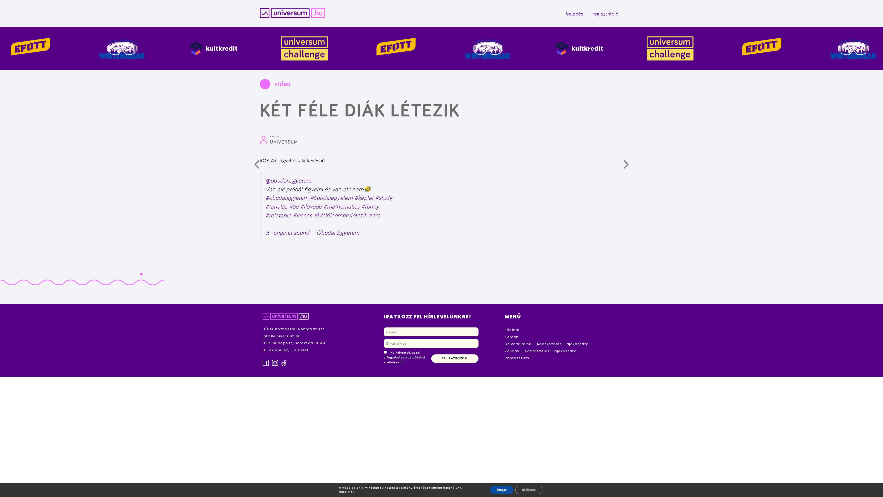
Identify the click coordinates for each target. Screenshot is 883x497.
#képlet (364, 197)
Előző (259, 165)
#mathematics (342, 206)
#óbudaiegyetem (331, 197)
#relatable (278, 215)
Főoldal (512, 329)
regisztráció (606, 13)
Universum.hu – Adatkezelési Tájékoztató (547, 343)
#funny (370, 206)
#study (383, 197)
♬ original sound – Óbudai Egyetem (312, 232)
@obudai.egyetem (288, 180)
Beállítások (529, 489)
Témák (511, 337)
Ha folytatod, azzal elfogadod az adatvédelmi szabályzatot (404, 357)
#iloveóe (311, 206)
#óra (374, 215)
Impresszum (517, 357)
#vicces (302, 215)
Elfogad (502, 489)
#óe (294, 206)
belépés (575, 13)
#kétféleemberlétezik (340, 215)
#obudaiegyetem (287, 197)
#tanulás (276, 206)
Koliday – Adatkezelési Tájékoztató (541, 351)
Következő (629, 165)
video (282, 84)
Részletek (347, 492)
